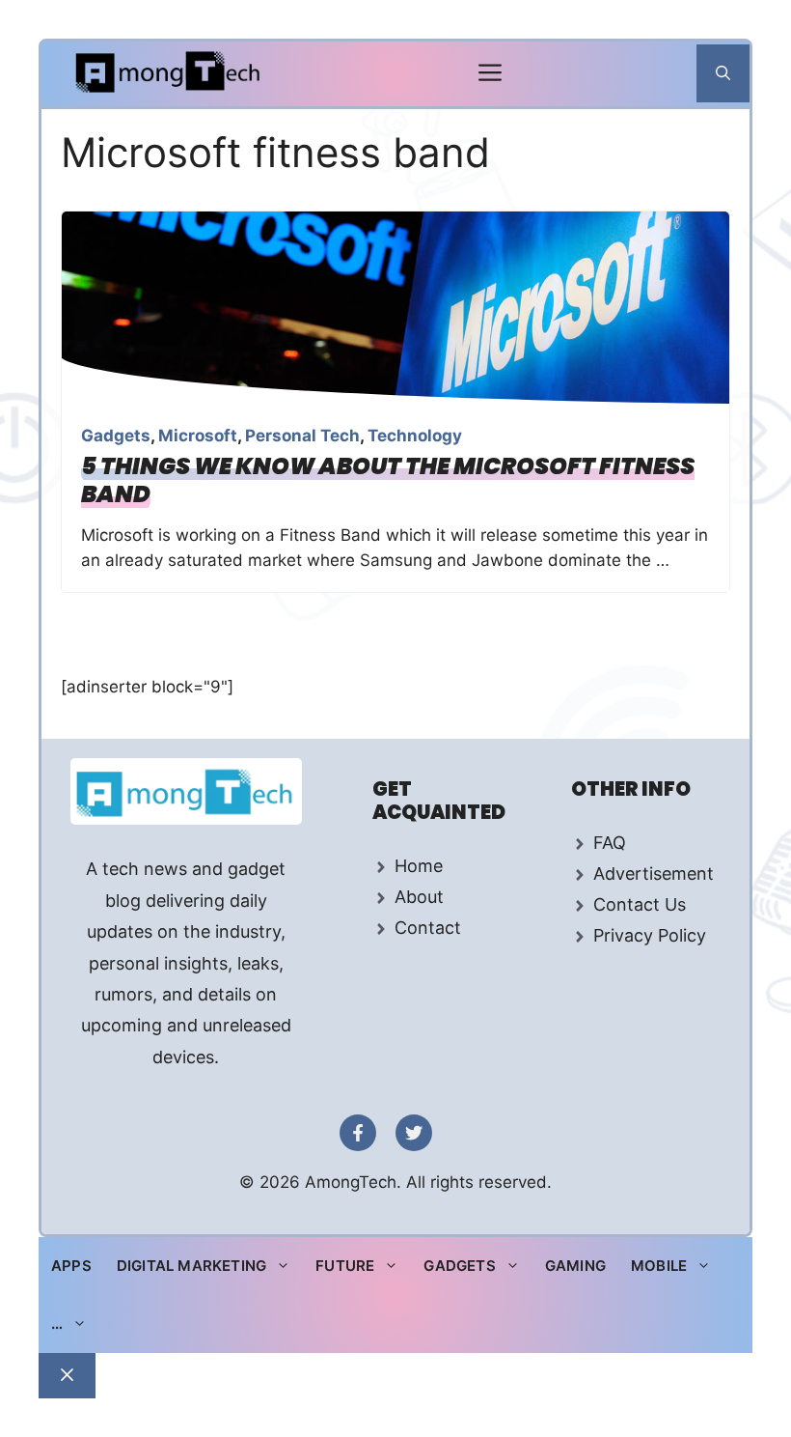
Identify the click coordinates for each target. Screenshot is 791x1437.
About (419, 897)
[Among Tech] (169, 74)
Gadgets (115, 435)
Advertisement (653, 873)
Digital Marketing (191, 1265)
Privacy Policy (649, 935)
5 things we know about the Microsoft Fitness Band (388, 480)
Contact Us (639, 904)
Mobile (659, 1265)
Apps (71, 1265)
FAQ (609, 842)
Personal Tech (302, 435)
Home (419, 866)
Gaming (575, 1265)
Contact (428, 927)
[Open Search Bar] (723, 73)
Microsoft (197, 435)
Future (344, 1265)
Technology (415, 435)
